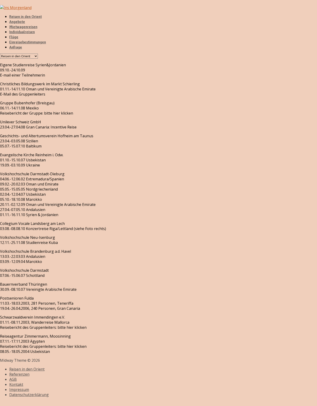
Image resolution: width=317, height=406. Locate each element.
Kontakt (16, 384)
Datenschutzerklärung (29, 394)
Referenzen (19, 374)
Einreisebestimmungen (27, 42)
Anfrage (15, 47)
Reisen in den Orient (25, 16)
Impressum (19, 389)
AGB (13, 379)
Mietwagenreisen (23, 27)
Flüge (13, 37)
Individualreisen (22, 32)
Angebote (17, 21)
